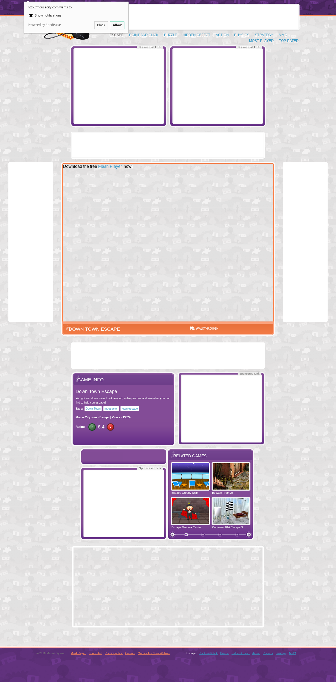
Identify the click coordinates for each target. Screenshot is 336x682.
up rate (92, 427)
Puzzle (170, 35)
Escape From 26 (222, 492)
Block (101, 25)
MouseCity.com (86, 417)
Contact (130, 653)
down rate (110, 427)
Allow (117, 25)
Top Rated (288, 41)
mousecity (111, 408)
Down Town (93, 408)
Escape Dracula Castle (186, 527)
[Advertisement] (119, 86)
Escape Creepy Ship (184, 492)
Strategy (264, 35)
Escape (116, 35)
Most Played (261, 41)
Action (222, 35)
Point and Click (144, 35)
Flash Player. (110, 166)
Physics (241, 35)
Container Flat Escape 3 (227, 527)
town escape (130, 408)
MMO (283, 35)
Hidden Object (196, 35)
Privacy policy (114, 653)
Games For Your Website (154, 653)
